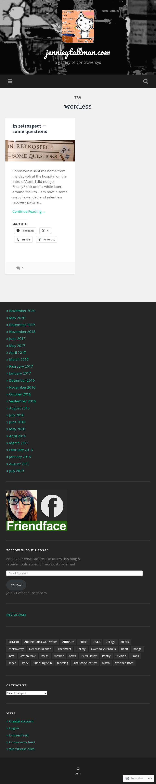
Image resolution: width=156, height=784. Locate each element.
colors (125, 642)
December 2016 (22, 380)
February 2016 (21, 449)
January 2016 (20, 456)
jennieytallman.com (78, 51)
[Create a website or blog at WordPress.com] (78, 769)
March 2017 (19, 359)
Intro (11, 656)
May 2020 (17, 317)
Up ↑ (78, 773)
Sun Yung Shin (43, 663)
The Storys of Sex (85, 663)
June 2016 (17, 422)
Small (135, 656)
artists (83, 642)
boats (96, 642)
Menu (10, 81)
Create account (21, 721)
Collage (110, 642)
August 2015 (19, 463)
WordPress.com (22, 749)
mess (45, 656)
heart (124, 649)
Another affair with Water (40, 642)
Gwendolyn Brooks (103, 649)
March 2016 (19, 443)
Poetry (106, 656)
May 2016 (17, 429)
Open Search (145, 81)
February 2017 (21, 366)
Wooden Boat (124, 663)
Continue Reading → (29, 211)
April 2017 (17, 352)
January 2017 (20, 373)
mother (59, 656)
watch (106, 663)
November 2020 (22, 310)
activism (14, 642)
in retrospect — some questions (29, 128)
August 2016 (19, 408)
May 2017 (17, 345)
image (137, 649)
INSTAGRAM (16, 615)
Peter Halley (89, 656)
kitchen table (28, 656)
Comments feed (22, 742)
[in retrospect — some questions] (40, 151)
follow (16, 585)
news (72, 656)
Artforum (68, 642)
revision (121, 656)
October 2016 (20, 394)
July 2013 (16, 470)
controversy (16, 649)
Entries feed (18, 735)
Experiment (64, 649)
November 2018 (22, 331)
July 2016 (16, 415)
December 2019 (22, 324)
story (25, 663)
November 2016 (22, 387)
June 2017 (17, 338)
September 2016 (22, 401)
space (12, 663)
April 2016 (17, 436)
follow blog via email (27, 550)
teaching (62, 663)
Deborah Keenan (40, 649)
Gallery (81, 649)
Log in (14, 728)
